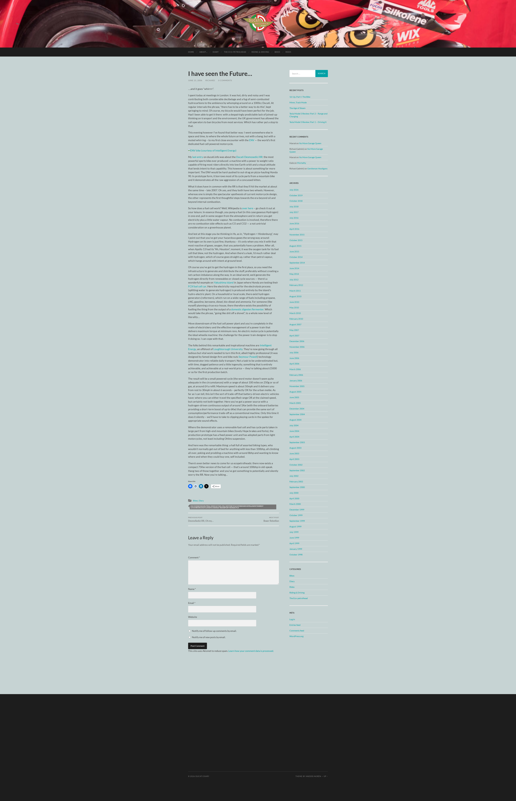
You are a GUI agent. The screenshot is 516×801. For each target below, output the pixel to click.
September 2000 (297, 487)
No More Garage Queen (310, 143)
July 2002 (293, 476)
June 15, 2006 (195, 80)
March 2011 (295, 290)
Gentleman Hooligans (317, 168)
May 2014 (294, 274)
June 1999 (294, 537)
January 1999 (295, 549)
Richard (210, 80)
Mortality (301, 163)
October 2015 (295, 240)
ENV (251, 140)
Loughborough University (228, 349)
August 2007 (295, 324)
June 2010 (294, 302)
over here (247, 208)
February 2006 (296, 375)
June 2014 (294, 268)
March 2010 (295, 313)
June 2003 (294, 453)
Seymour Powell (248, 356)
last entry (197, 156)
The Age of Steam (297, 108)
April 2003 (294, 459)
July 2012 (293, 279)
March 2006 (295, 369)
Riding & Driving (260, 52)
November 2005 (296, 386)
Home (191, 52)
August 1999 (295, 526)
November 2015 (296, 234)
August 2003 (295, 447)
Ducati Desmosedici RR (249, 156)
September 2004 (297, 414)
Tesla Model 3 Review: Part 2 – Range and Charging (308, 115)
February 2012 (296, 285)
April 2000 (294, 498)
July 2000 (293, 492)
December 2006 (296, 341)
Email (191, 602)
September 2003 (297, 442)
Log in (292, 619)
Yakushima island (224, 282)
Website (192, 616)
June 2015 (294, 251)
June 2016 (294, 223)
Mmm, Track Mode (298, 102)
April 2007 (294, 335)
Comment (194, 557)
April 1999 (294, 543)
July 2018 (293, 206)
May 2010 (294, 307)
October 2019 (295, 195)
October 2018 (295, 201)
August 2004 (295, 419)
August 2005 (295, 391)
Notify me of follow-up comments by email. (214, 630)
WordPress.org (296, 636)
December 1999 (296, 509)
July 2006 (293, 352)
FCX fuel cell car (197, 286)
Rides (288, 52)
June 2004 (294, 431)
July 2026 (293, 189)
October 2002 (295, 464)
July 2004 (293, 425)
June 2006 (294, 358)
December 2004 (296, 408)
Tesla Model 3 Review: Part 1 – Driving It (308, 122)
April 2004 (294, 436)
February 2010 (296, 318)
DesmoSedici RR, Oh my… (201, 519)
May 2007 (294, 330)
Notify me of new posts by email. (209, 637)
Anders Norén (313, 776)
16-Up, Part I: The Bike (299, 96)
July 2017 (293, 212)
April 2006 (294, 363)
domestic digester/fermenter (247, 309)
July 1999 (293, 532)
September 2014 (297, 262)
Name (192, 588)
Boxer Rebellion (271, 519)
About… (203, 52)
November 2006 (296, 347)
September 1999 (297, 521)
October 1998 (295, 554)
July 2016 (293, 217)
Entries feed (294, 625)
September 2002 (297, 470)
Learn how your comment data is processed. (251, 650)
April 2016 (294, 229)
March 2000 (295, 504)
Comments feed (296, 630)
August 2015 (295, 246)
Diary (216, 52)
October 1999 (295, 515)
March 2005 (295, 403)
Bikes (277, 52)
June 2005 (294, 397)
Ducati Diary (202, 776)
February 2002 (296, 481)
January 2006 (295, 380)
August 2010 (295, 296)
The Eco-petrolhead (235, 52)
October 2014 (295, 257)
